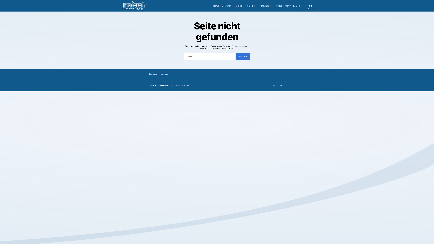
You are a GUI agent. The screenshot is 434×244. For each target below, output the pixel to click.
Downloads (266, 6)
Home (216, 6)
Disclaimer (153, 74)
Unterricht (251, 6)
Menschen (226, 6)
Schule (239, 6)
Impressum (165, 74)
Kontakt (296, 6)
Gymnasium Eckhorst (163, 85)
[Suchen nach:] (209, 57)
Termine (278, 6)
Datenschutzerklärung (183, 85)
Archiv (287, 6)
